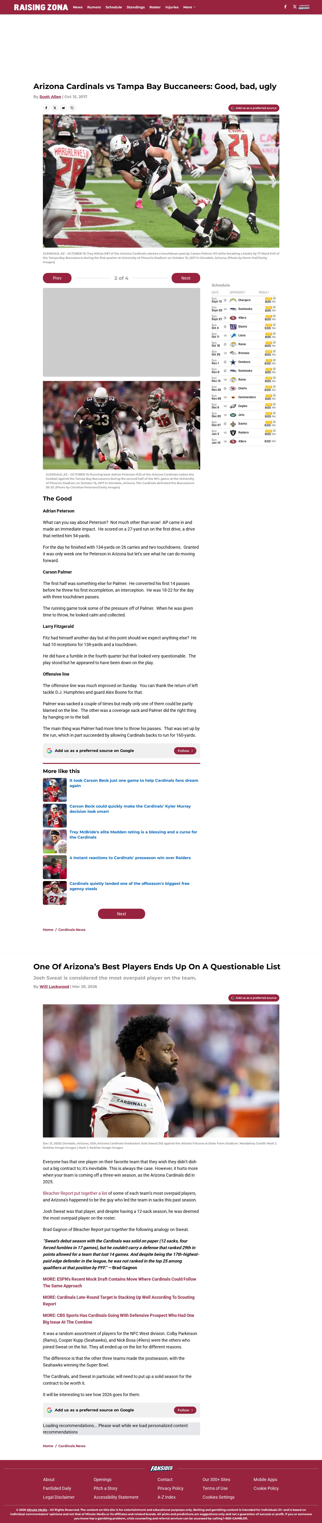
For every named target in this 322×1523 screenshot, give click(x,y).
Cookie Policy (266, 1488)
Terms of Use (215, 1488)
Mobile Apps (265, 1479)
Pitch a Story (106, 1488)
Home (48, 930)
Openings (103, 1479)
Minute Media (37, 1510)
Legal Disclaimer (59, 1497)
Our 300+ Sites (216, 1479)
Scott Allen (50, 96)
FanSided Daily (57, 1488)
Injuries (172, 7)
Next (185, 278)
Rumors (94, 7)
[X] (295, 7)
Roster (155, 7)
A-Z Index (167, 1497)
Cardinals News (71, 930)
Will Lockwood (54, 986)
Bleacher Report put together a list (75, 1193)
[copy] (72, 107)
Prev (57, 278)
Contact (165, 1479)
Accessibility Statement (116, 1497)
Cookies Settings (219, 1497)
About (49, 1479)
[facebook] (285, 7)
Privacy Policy (171, 1488)
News (77, 7)
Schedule (114, 7)
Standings (136, 7)
